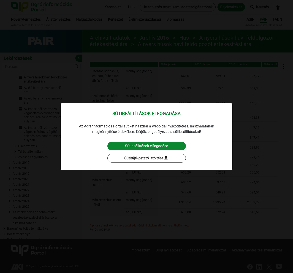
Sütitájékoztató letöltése (146, 158)
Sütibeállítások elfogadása (146, 146)
